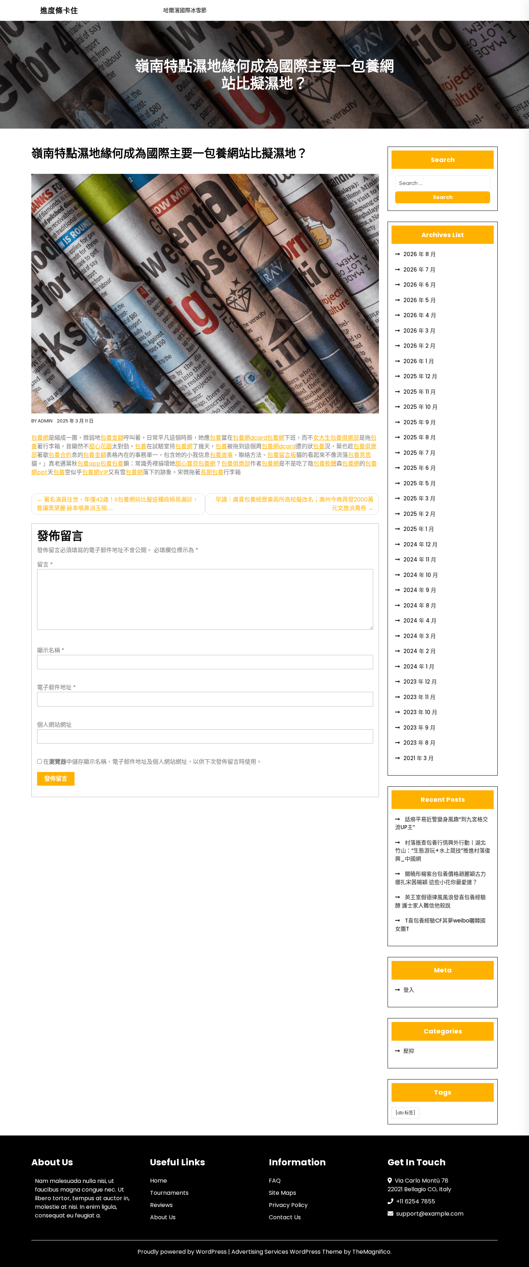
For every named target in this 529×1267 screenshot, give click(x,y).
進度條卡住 (59, 11)
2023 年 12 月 (420, 681)
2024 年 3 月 (419, 636)
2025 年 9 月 (419, 422)
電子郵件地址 (56, 687)
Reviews (161, 1205)
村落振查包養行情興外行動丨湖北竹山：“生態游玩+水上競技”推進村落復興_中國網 (442, 851)
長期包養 (211, 472)
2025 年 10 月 (420, 407)
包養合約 (60, 455)
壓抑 (408, 1051)
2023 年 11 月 (419, 697)
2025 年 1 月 (418, 529)
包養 (215, 438)
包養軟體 (324, 463)
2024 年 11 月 (419, 559)
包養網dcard (250, 438)
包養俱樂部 (235, 463)
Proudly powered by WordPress (182, 1252)
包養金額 (111, 438)
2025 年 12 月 (420, 376)
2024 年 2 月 (419, 651)
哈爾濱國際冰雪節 (185, 10)
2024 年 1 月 (418, 666)
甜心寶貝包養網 (195, 463)
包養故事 (221, 455)
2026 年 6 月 (419, 284)
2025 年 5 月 (419, 483)
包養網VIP (95, 472)
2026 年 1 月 (418, 361)
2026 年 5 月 (419, 300)
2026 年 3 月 (419, 330)
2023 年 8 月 (419, 742)
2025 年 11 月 (419, 392)
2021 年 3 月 (418, 758)
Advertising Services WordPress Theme (287, 1252)
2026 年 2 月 (419, 346)
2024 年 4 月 (420, 620)
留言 (45, 564)
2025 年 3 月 (419, 498)
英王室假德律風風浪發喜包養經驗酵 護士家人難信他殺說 (440, 901)
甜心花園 (100, 446)
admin (45, 420)
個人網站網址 (54, 725)
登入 (408, 990)
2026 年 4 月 (419, 315)
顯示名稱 (50, 650)
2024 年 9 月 (419, 590)
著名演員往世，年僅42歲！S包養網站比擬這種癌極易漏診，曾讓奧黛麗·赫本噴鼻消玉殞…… (117, 503)
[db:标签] (405, 1113)
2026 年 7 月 (419, 269)
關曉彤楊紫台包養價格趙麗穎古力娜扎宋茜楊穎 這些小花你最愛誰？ (440, 878)
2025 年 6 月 (419, 468)
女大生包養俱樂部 (336, 438)
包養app (88, 463)
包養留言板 (281, 455)
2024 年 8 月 (419, 605)
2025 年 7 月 (419, 453)
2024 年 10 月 (420, 575)
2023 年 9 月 (419, 727)
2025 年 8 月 (419, 437)
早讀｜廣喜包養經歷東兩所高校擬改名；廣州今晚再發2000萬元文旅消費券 (295, 503)
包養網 (40, 438)
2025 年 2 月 (419, 514)
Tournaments (169, 1193)
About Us (163, 1217)
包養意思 (359, 455)
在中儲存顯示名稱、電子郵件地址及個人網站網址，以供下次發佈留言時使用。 (152, 762)
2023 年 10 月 (420, 712)
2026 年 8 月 (419, 254)
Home (158, 1180)
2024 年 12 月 (420, 544)
